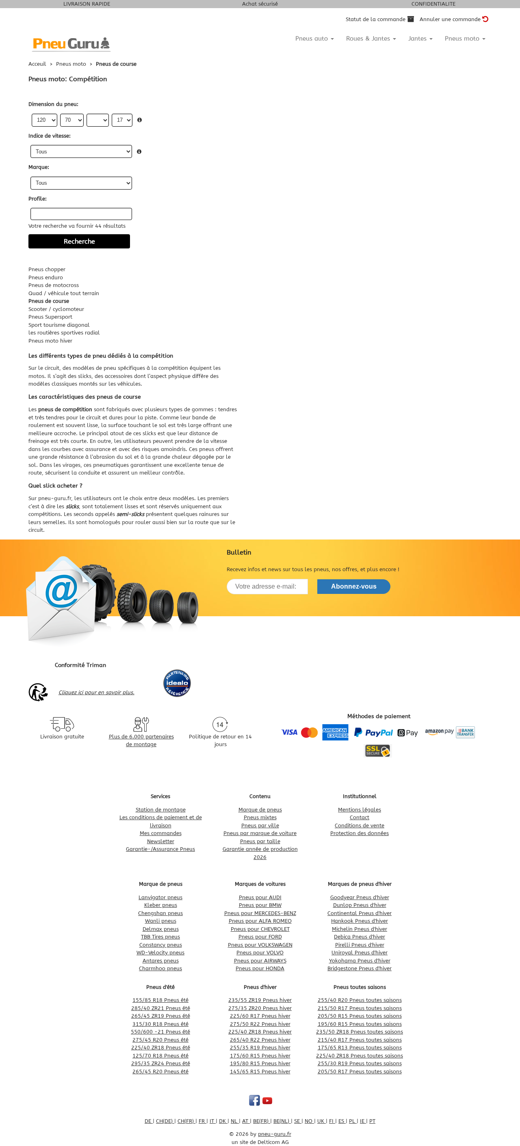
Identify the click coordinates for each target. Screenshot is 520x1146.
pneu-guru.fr (54, 498)
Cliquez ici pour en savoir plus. (96, 692)
